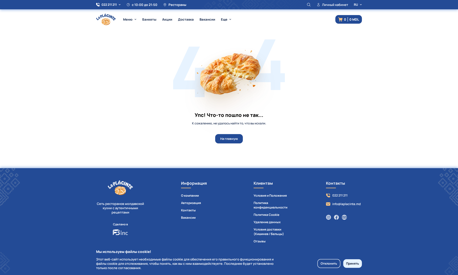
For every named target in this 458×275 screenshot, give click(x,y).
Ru (356, 5)
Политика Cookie (266, 215)
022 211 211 (109, 5)
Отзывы (260, 241)
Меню (128, 19)
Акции (167, 19)
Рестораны (177, 5)
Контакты (188, 210)
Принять (352, 263)
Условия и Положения (270, 195)
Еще (224, 19)
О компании (190, 195)
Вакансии (207, 19)
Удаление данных (267, 222)
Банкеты (149, 19)
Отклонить (329, 263)
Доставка (186, 19)
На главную (229, 139)
